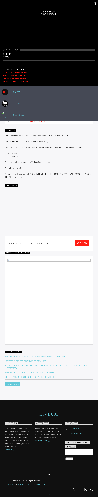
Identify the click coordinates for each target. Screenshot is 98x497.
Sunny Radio (18, 115)
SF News (17, 103)
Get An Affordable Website (14, 78)
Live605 (16, 92)
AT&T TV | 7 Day (11, 72)
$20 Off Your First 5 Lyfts (14, 75)
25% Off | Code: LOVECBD (15, 81)
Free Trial (23, 72)
